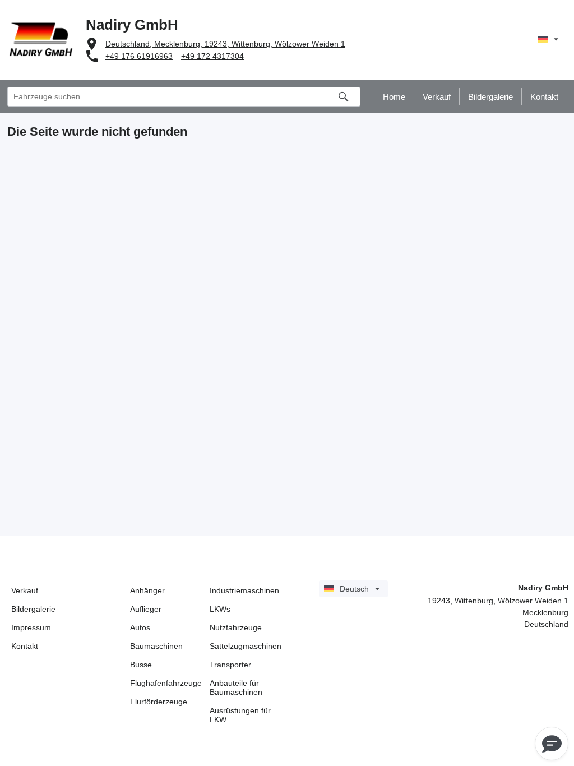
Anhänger (147, 590)
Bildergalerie (33, 609)
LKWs (220, 609)
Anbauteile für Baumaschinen (236, 687)
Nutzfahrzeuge (236, 627)
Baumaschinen (156, 646)
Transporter (230, 664)
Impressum (31, 627)
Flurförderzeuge (158, 701)
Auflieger (145, 609)
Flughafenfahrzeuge (166, 683)
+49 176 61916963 (139, 56)
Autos (140, 627)
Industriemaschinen (244, 590)
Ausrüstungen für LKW (240, 715)
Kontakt (24, 646)
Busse (141, 664)
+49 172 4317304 (212, 56)
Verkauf (24, 590)
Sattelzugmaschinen (245, 646)
